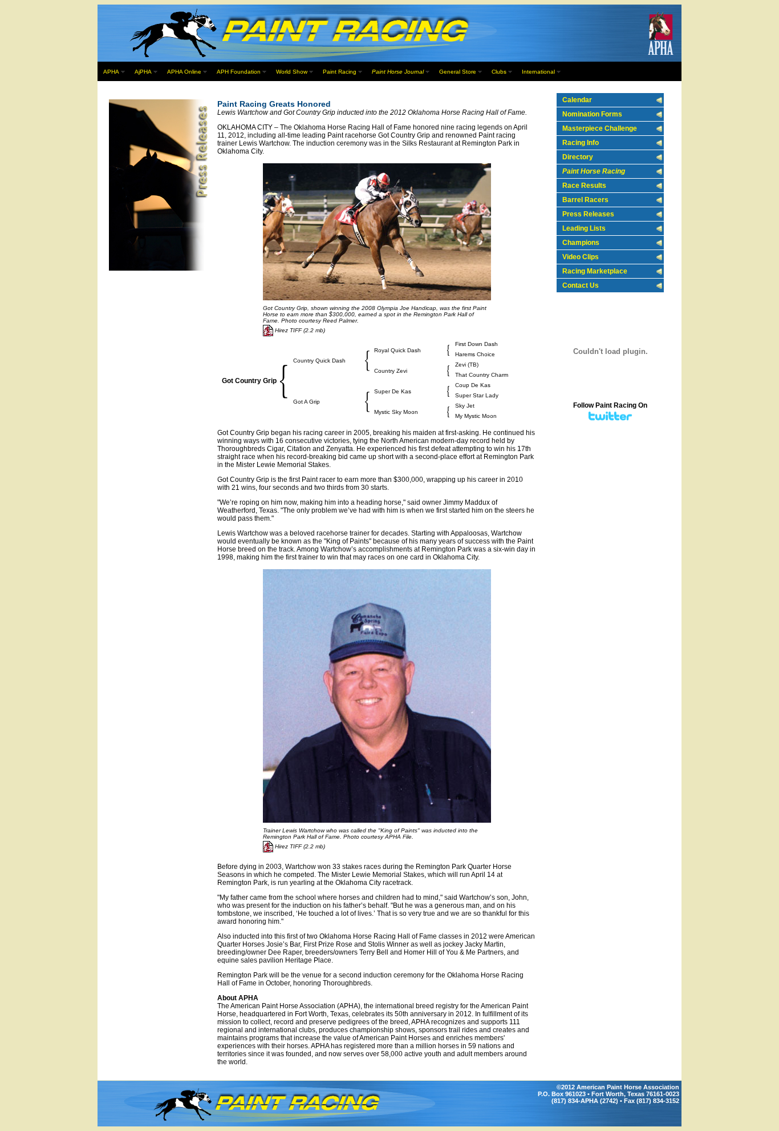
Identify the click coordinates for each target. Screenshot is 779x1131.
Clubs (499, 72)
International (538, 72)
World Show (291, 72)
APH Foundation (239, 72)
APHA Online (184, 72)
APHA (111, 72)
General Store (457, 72)
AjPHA (143, 72)
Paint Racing (339, 72)
